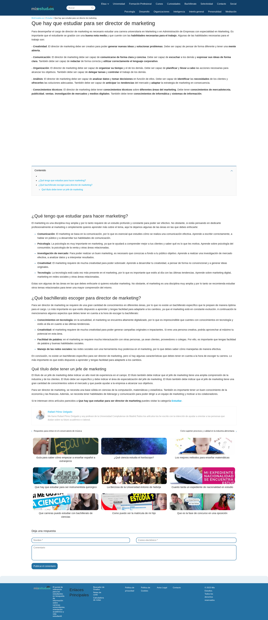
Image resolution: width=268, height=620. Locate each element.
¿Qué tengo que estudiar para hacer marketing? (62, 180)
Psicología (130, 11)
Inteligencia (179, 11)
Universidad (119, 4)
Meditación (231, 11)
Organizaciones (161, 11)
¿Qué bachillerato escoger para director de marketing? (65, 185)
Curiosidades (173, 4)
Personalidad (214, 11)
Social (233, 4)
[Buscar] (92, 8)
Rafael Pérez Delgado (60, 411)
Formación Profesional (140, 4)
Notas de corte (97, 593)
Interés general (196, 11)
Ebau (104, 4)
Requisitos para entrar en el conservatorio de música (58, 431)
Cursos (159, 4)
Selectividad (207, 4)
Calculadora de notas (98, 599)
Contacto (221, 4)
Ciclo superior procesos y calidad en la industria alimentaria (207, 431)
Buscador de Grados (98, 588)
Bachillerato (190, 4)
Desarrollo (144, 11)
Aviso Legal (162, 587)
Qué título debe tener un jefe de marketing (62, 189)
